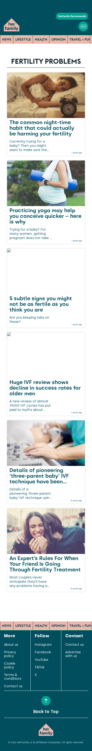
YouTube (41, 660)
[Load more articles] (46, 602)
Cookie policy (9, 665)
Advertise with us (73, 654)
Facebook (43, 652)
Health (41, 39)
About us (11, 645)
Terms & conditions (12, 677)
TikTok (39, 667)
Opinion (58, 39)
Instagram (43, 645)
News (6, 39)
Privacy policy (10, 654)
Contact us (13, 686)
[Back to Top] (46, 700)
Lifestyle (23, 39)
